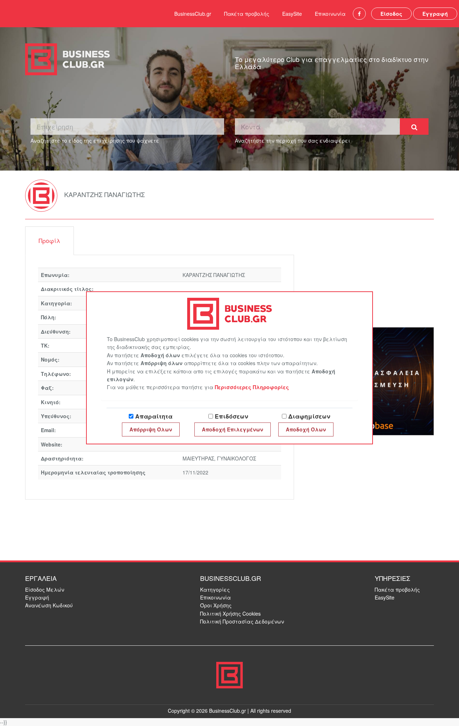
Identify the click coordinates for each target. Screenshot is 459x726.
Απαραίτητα (153, 416)
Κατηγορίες (215, 589)
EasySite (292, 13)
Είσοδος (391, 13)
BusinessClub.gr (192, 13)
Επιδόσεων (231, 416)
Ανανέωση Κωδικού (49, 605)
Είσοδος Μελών (44, 589)
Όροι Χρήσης (216, 605)
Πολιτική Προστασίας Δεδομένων (242, 621)
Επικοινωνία (330, 13)
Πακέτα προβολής (246, 13)
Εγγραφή (435, 13)
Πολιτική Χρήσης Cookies (230, 613)
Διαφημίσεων (309, 416)
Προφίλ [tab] (49, 241)
